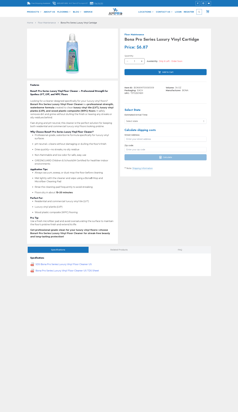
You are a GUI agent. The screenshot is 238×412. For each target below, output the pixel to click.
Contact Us (163, 12)
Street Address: (132, 135)
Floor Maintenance (47, 23)
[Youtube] (209, 3)
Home (30, 23)
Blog (76, 12)
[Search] (199, 12)
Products (33, 12)
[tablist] (119, 249)
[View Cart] (207, 11)
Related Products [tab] (119, 250)
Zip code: (129, 145)
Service (88, 12)
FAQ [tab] (180, 250)
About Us (49, 12)
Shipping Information (142, 168)
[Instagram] (203, 3)
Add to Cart (167, 72)
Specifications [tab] (58, 250)
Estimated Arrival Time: (136, 115)
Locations (144, 12)
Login (178, 12)
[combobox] (166, 121)
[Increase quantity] (141, 61)
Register (189, 12)
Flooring (62, 12)
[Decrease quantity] (127, 61)
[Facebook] (198, 3)
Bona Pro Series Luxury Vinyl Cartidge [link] (79, 23)
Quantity (129, 56)
